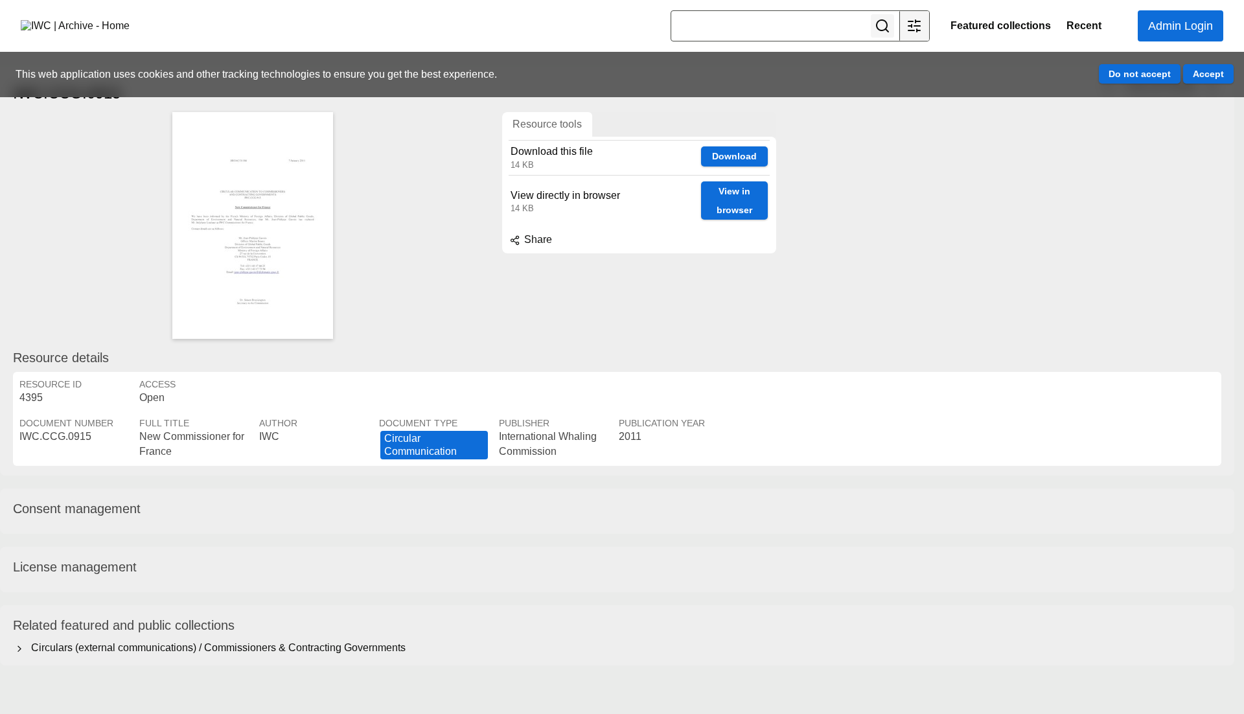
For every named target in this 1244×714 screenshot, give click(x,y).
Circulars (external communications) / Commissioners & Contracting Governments (216, 647)
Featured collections (1000, 25)
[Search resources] (882, 26)
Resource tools (547, 124)
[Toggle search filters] (914, 26)
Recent (1083, 25)
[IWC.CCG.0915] (252, 225)
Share (537, 239)
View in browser (734, 200)
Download (734, 156)
